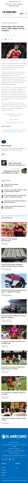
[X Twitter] (8, 39)
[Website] (6, 154)
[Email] (5, 39)
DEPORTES (3, 472)
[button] (21, 13)
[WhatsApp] (12, 39)
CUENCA (3, 467)
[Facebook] (2, 39)
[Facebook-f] (2, 459)
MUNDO (3, 475)
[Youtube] (9, 459)
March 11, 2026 (19, 122)
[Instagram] (6, 459)
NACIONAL (3, 470)
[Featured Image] (14, 229)
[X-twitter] (13, 459)
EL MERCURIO (4, 480)
